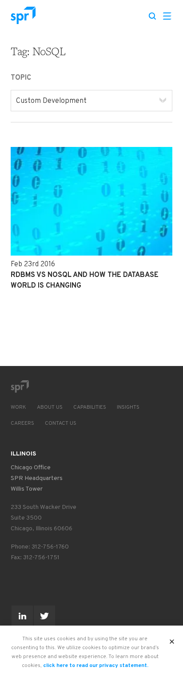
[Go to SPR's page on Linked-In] (22, 616)
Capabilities (89, 407)
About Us (50, 407)
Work (18, 407)
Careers (22, 423)
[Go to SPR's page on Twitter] (44, 616)
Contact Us (60, 423)
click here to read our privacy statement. (95, 665)
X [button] (172, 639)
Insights (128, 407)
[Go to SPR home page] (19, 386)
